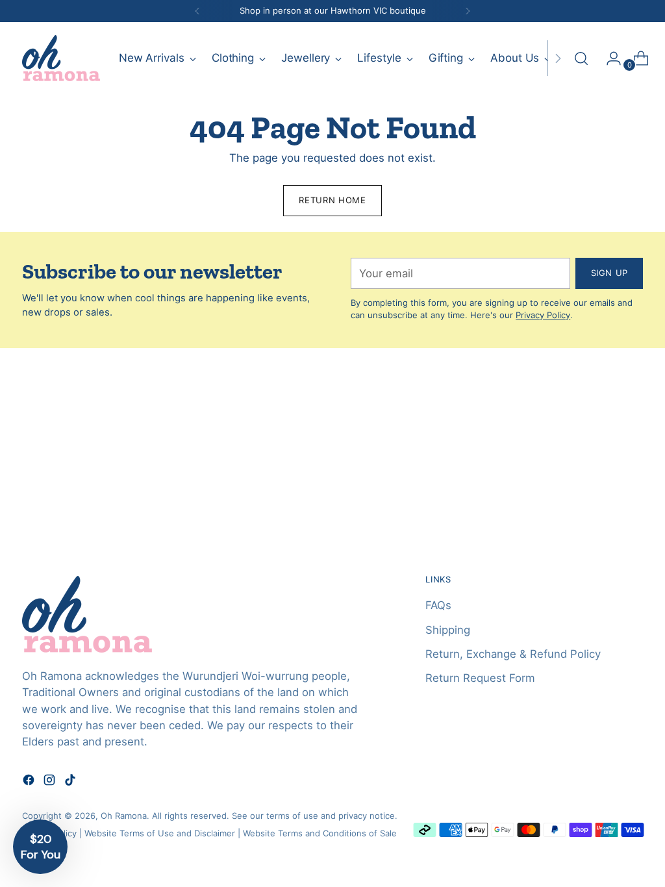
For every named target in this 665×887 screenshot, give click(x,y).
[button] (40, 846)
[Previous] (197, 11)
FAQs (438, 605)
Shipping (447, 629)
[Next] (467, 11)
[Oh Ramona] (61, 58)
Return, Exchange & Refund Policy (513, 653)
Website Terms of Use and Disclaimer (159, 833)
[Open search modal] (581, 58)
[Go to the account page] (608, 58)
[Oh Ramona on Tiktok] (71, 782)
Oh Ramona (124, 815)
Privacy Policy (543, 315)
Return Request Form (480, 677)
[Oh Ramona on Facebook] (30, 782)
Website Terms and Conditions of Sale (320, 833)
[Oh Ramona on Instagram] (50, 782)
